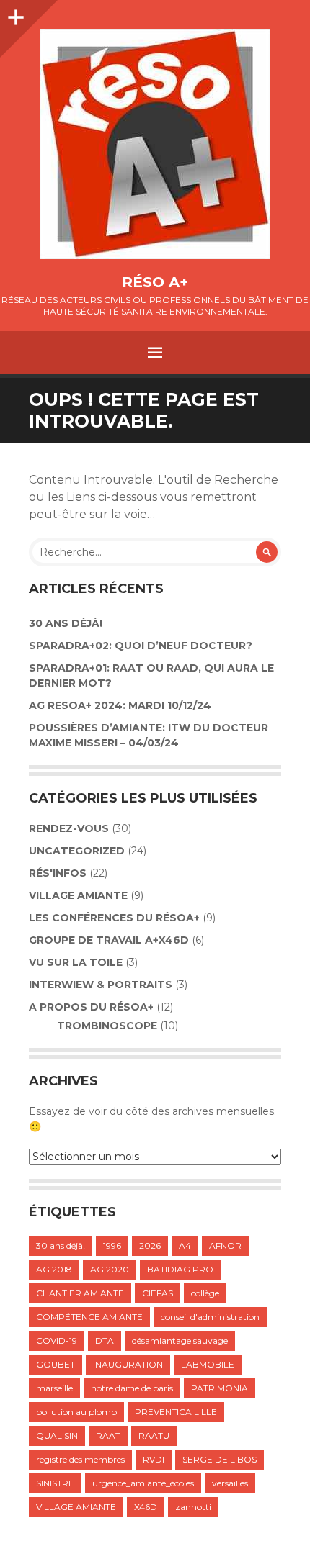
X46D (145, 1506)
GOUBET (55, 1364)
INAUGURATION (128, 1364)
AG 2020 (109, 1269)
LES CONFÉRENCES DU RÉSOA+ (114, 917)
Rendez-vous (69, 828)
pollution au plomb (76, 1411)
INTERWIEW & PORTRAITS (100, 984)
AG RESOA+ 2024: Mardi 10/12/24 (120, 705)
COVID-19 (56, 1340)
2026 (150, 1245)
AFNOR (225, 1245)
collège (205, 1293)
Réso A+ (155, 282)
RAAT (108, 1435)
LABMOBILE (207, 1364)
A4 (185, 1245)
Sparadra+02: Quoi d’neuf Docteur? (140, 645)
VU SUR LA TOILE (76, 962)
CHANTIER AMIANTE (80, 1293)
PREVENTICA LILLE (176, 1411)
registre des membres (80, 1459)
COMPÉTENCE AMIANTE (89, 1316)
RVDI (153, 1459)
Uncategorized (77, 850)
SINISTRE (55, 1483)
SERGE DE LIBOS (219, 1459)
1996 (112, 1245)
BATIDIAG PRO (180, 1269)
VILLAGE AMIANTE (78, 895)
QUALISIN (57, 1435)
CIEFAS (157, 1293)
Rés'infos (58, 873)
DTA (104, 1340)
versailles (230, 1483)
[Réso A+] (155, 144)
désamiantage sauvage (180, 1340)
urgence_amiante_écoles (143, 1483)
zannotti (193, 1506)
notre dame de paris (132, 1388)
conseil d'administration (210, 1316)
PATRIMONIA (219, 1388)
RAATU (153, 1435)
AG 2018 (54, 1269)
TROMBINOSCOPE (107, 1025)
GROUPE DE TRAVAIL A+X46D (109, 940)
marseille (54, 1388)
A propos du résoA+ (91, 1006)
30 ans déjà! (65, 623)
